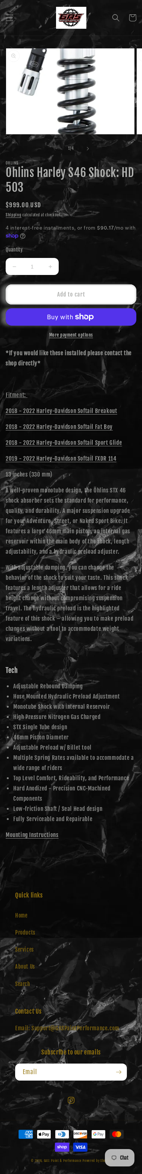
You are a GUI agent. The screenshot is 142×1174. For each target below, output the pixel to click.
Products (25, 932)
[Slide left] (54, 148)
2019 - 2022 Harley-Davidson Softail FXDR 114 (61, 458)
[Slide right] (88, 148)
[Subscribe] (118, 1072)
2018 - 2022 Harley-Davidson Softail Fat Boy (59, 426)
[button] (9, 17)
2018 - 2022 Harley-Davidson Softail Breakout (61, 411)
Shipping (14, 215)
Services (24, 949)
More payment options (71, 335)
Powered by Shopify (97, 1161)
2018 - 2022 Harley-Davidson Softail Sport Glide (64, 442)
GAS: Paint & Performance (63, 1161)
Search (22, 984)
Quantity (14, 250)
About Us (25, 966)
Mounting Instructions (32, 835)
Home (21, 915)
